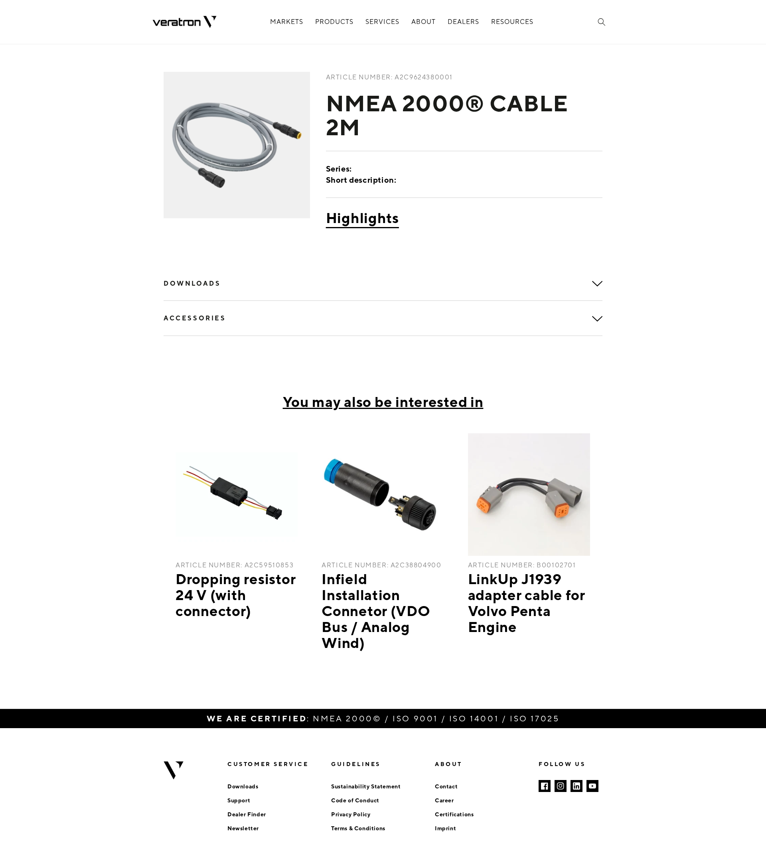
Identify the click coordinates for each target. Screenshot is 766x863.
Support (238, 800)
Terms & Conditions (358, 828)
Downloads (242, 786)
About (423, 22)
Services (382, 22)
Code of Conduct (355, 800)
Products (334, 22)
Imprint (445, 828)
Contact (446, 786)
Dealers (463, 22)
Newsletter (243, 828)
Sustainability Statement (366, 786)
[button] (601, 22)
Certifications (454, 814)
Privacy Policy (350, 814)
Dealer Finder (246, 814)
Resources (512, 22)
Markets (286, 22)
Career (444, 800)
